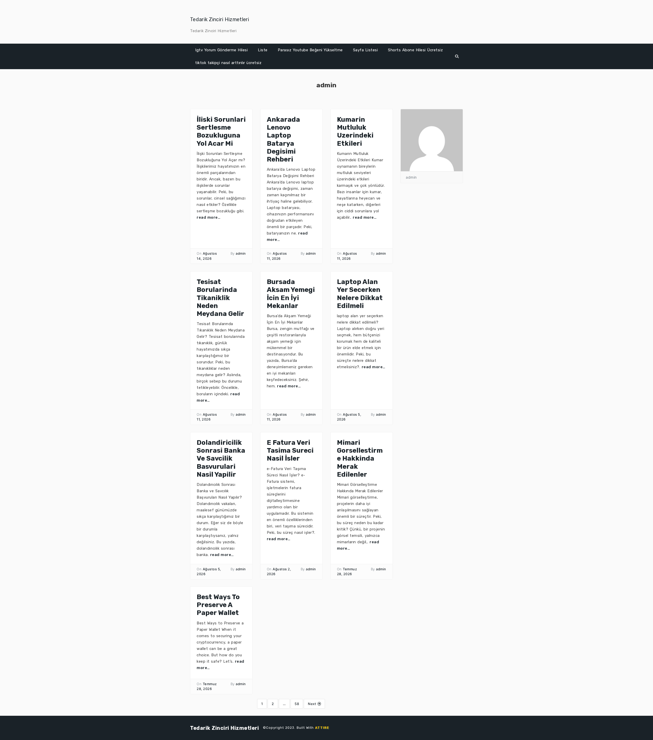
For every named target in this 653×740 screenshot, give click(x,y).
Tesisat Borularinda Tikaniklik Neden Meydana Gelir (220, 298)
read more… (208, 217)
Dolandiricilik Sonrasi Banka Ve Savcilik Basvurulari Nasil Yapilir (221, 458)
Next (313, 704)
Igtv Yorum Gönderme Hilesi (221, 50)
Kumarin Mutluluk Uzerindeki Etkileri (355, 131)
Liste (263, 50)
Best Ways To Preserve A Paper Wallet (218, 605)
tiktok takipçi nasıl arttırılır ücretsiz (228, 62)
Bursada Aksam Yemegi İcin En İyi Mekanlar (291, 294)
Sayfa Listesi (365, 50)
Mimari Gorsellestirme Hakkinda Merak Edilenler (360, 458)
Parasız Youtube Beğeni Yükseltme (310, 50)
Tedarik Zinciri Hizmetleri (219, 19)
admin (241, 253)
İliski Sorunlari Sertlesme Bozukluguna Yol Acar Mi (221, 131)
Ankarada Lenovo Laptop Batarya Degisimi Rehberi (283, 139)
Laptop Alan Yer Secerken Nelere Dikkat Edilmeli (360, 294)
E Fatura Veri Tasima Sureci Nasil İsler (290, 450)
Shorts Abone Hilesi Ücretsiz (415, 50)
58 (297, 704)
